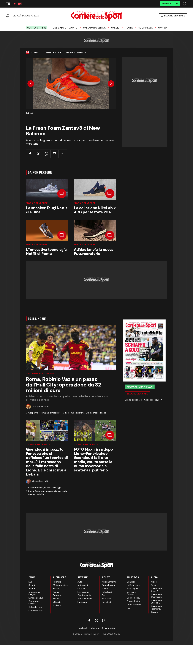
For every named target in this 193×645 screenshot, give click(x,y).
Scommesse (145, 28)
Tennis (129, 28)
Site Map (106, 598)
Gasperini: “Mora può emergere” (44, 412)
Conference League (34, 602)
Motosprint (83, 592)
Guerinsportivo (85, 595)
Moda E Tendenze (76, 52)
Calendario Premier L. (156, 607)
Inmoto (81, 588)
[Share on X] (38, 154)
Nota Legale (132, 588)
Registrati (106, 602)
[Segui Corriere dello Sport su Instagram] (104, 620)
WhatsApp (110, 628)
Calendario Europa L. (156, 601)
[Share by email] (55, 154)
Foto (37, 52)
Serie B (31, 588)
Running (57, 595)
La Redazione (133, 585)
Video (154, 581)
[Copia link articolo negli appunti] (63, 154)
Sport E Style (53, 52)
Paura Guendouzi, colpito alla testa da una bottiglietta (47, 492)
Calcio (115, 28)
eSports (57, 602)
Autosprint (83, 585)
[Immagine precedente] (30, 83)
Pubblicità (107, 592)
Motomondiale (60, 585)
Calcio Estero (35, 607)
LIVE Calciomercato (65, 28)
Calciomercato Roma (40, 374)
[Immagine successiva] (111, 83)
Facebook (82, 628)
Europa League (35, 597)
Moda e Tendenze (37, 203)
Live (19, 4)
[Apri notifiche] (8, 16)
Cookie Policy (133, 597)
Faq (128, 608)
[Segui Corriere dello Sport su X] (96, 620)
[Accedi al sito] (185, 4)
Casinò (162, 28)
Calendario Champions (156, 595)
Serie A (31, 585)
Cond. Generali (134, 604)
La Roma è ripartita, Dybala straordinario (85, 412)
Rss (103, 595)
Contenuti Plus (36, 27)
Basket (56, 588)
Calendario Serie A (94, 28)
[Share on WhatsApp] (46, 154)
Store (105, 588)
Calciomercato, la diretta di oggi (44, 487)
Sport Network (85, 598)
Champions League (38, 445)
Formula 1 (57, 581)
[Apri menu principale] (8, 4)
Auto (80, 581)
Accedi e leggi (151, 399)
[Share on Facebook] (30, 154)
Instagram (95, 628)
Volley (56, 598)
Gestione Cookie (131, 593)
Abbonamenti (109, 581)
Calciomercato (35, 610)
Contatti (131, 581)
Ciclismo (57, 605)
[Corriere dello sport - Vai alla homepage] (96, 16)
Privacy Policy (133, 601)
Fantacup (82, 602)
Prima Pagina (108, 585)
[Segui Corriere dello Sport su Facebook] (89, 620)
